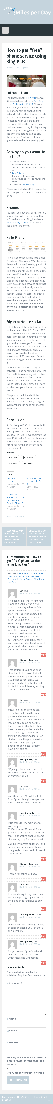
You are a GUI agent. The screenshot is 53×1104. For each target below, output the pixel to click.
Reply (43, 654)
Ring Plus (31, 97)
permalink (20, 516)
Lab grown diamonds (11, 479)
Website (14, 1042)
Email (13, 1030)
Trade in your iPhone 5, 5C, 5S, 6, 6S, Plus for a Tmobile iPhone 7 (15, 498)
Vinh (26, 68)
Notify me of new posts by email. (25, 1072)
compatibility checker (18, 222)
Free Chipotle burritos (22, 173)
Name (13, 1018)
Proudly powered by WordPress (16, 1097)
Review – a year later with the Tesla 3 (35, 481)
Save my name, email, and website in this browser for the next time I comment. (26, 1061)
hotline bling (28, 184)
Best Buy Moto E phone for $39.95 (25, 103)
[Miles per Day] (26, 12)
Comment (15, 983)
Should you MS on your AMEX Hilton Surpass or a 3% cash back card (37, 536)
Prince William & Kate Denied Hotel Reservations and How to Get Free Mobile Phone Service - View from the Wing (26, 577)
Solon (43, 1097)
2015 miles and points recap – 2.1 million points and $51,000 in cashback (14, 536)
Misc (10, 516)
